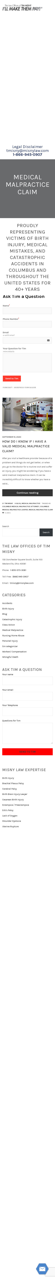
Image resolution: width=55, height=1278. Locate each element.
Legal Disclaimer (27, 147)
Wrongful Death (10, 657)
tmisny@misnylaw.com (27, 151)
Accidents (7, 603)
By (7, 503)
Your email (7, 689)
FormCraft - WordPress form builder (19, 387)
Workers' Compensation (14, 651)
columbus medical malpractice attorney (20, 506)
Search (5, 526)
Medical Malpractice (31, 503)
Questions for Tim (11, 720)
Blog (18, 503)
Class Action (8, 624)
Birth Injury (8, 608)
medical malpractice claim (41, 510)
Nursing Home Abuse (13, 635)
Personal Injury (9, 640)
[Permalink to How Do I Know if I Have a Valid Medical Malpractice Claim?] (27, 414)
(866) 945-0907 (20, 576)
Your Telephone (10, 705)
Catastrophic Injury (12, 619)
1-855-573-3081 (18, 570)
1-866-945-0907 (27, 155)
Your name (7, 674)
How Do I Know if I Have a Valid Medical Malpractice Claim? (26, 446)
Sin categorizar (10, 646)
